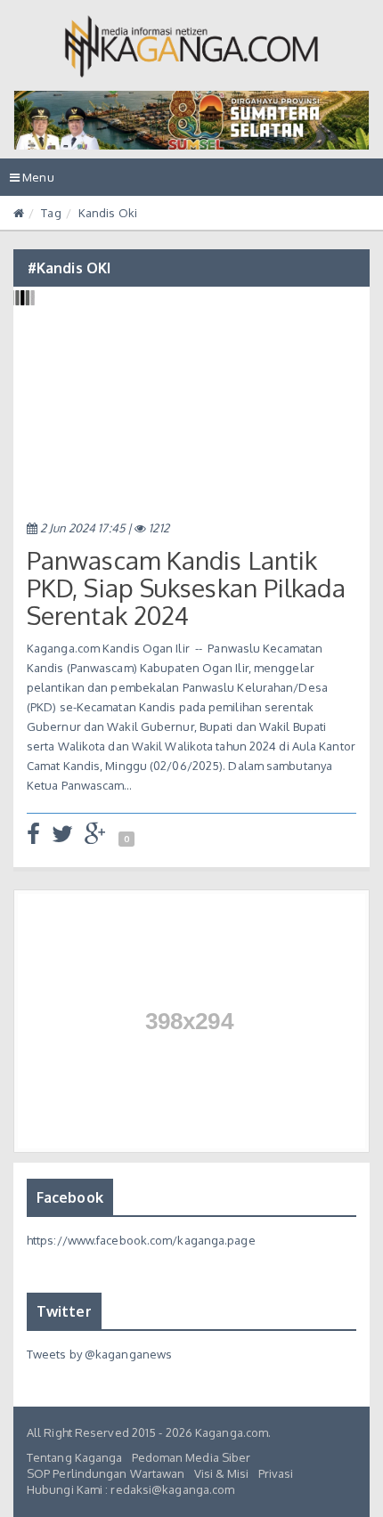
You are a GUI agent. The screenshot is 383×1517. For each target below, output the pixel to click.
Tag (51, 213)
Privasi (276, 1473)
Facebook (70, 1197)
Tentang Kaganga (75, 1457)
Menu (36, 182)
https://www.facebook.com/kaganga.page (141, 1240)
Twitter (64, 1311)
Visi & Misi (221, 1473)
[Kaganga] (192, 46)
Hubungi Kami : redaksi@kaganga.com (130, 1489)
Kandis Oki (107, 213)
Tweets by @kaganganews (99, 1354)
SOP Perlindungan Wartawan (106, 1473)
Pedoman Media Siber (191, 1457)
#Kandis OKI (69, 268)
